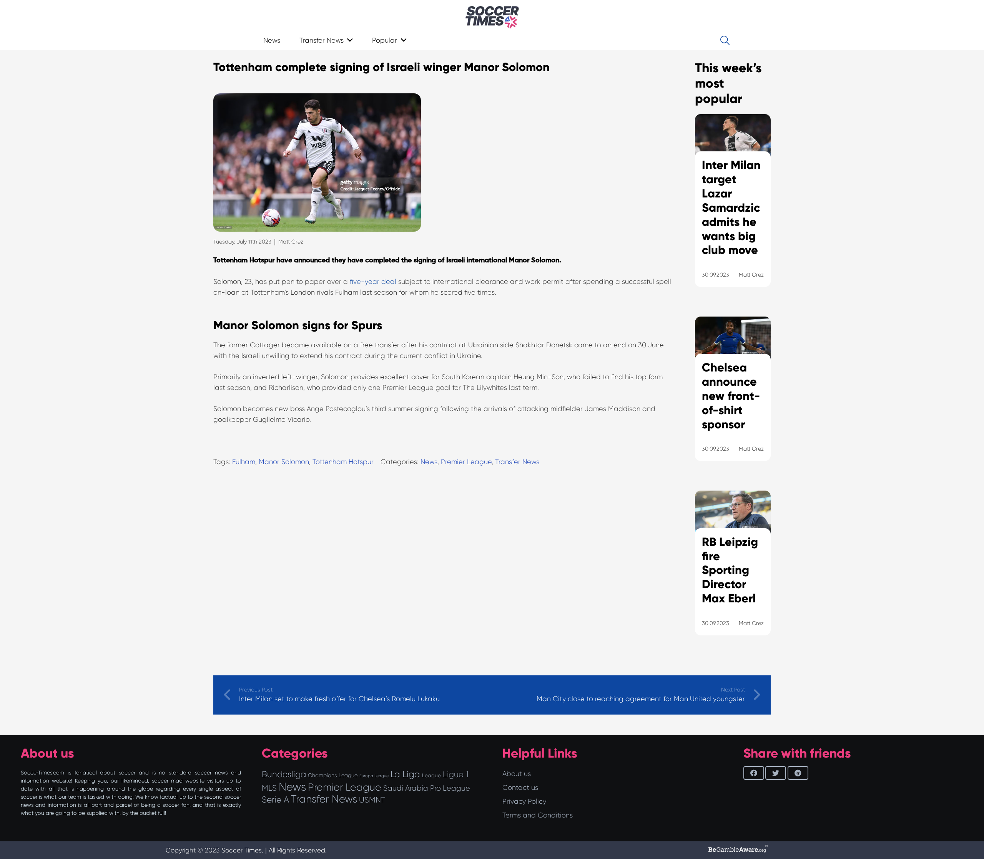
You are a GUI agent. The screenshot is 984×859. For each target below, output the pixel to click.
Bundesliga (284, 774)
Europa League (374, 775)
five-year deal (373, 281)
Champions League (332, 775)
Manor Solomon (284, 462)
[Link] (492, 17)
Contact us (520, 787)
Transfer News (517, 462)
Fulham (243, 462)
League (431, 775)
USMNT (372, 799)
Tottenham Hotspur (343, 462)
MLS (269, 788)
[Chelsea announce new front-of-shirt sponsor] (733, 398)
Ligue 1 (456, 774)
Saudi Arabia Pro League (426, 788)
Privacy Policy (524, 801)
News (429, 462)
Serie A (275, 799)
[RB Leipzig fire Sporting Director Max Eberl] (733, 572)
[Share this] (753, 773)
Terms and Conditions (537, 815)
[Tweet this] (775, 773)
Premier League (466, 462)
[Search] (725, 40)
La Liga (405, 774)
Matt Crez (290, 242)
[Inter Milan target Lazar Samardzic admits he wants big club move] (733, 210)
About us (516, 774)
